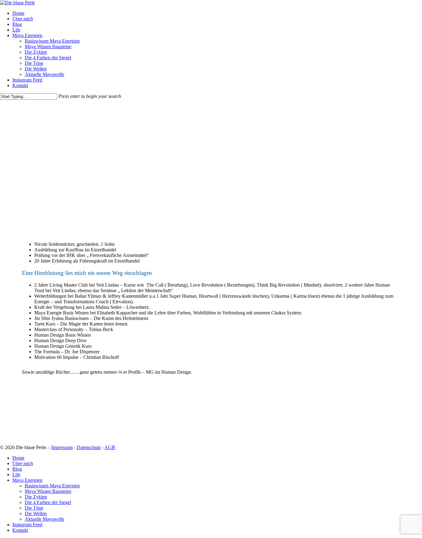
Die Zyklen (36, 496)
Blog (17, 469)
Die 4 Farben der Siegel (48, 502)
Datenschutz (89, 447)
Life (16, 474)
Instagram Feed (27, 524)
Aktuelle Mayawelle (44, 519)
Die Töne (34, 508)
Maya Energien (27, 480)
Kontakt (20, 530)
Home (18, 457)
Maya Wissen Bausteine (48, 491)
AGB (109, 447)
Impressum (62, 447)
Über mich (22, 463)
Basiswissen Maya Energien (52, 485)
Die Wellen (36, 513)
